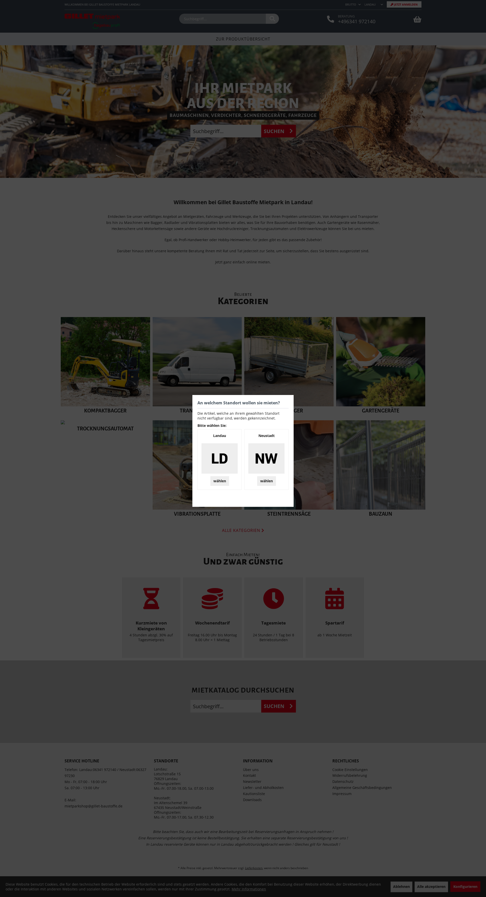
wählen (219, 480)
